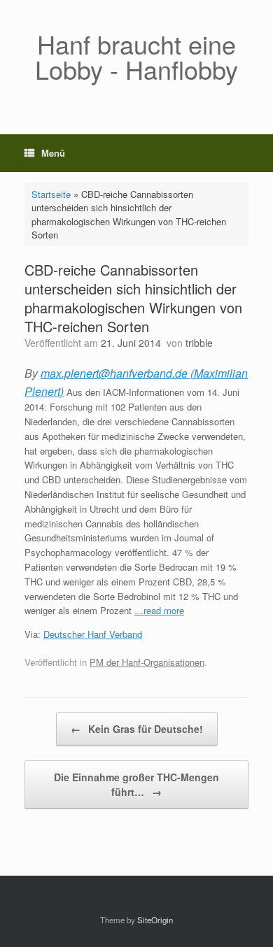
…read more (159, 610)
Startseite (51, 194)
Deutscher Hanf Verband (92, 634)
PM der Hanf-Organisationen (147, 662)
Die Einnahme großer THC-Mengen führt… (136, 784)
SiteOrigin (155, 919)
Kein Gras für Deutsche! (137, 729)
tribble (199, 343)
